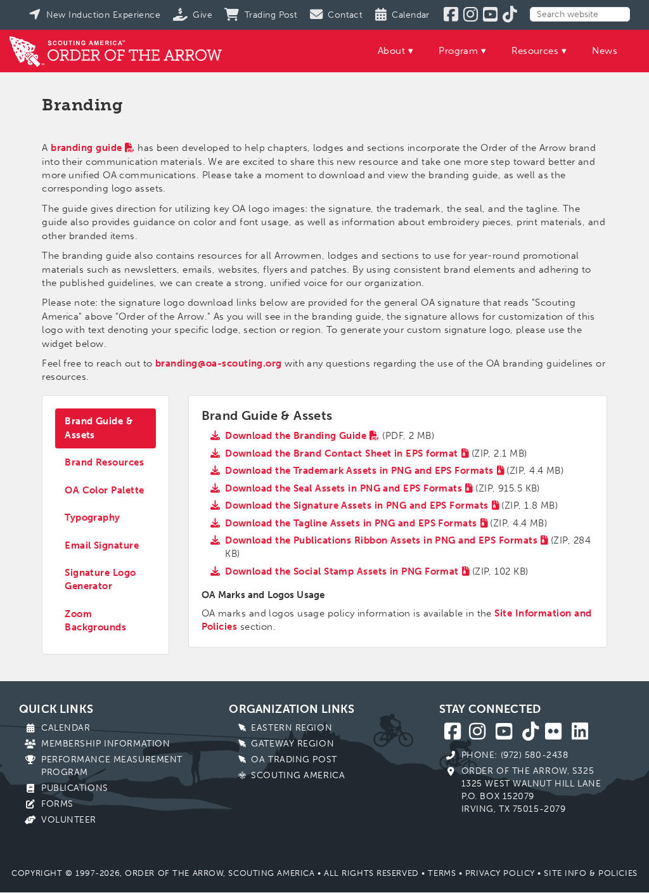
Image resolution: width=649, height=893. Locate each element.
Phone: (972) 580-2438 (515, 755)
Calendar (65, 727)
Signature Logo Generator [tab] (100, 579)
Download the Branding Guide (295, 435)
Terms (442, 873)
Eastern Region (291, 727)
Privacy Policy (500, 873)
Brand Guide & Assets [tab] (98, 427)
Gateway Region (292, 743)
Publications (74, 788)
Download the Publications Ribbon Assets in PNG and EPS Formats (381, 540)
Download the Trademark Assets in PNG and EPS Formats (359, 470)
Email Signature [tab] (102, 545)
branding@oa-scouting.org (218, 363)
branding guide (86, 147)
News (604, 50)
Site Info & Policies (590, 873)
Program (458, 50)
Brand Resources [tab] (104, 462)
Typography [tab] (92, 517)
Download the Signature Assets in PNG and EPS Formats (356, 505)
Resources (534, 50)
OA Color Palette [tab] (104, 490)
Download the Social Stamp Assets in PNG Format (342, 571)
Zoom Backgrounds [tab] (95, 620)
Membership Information (105, 743)
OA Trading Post (294, 759)
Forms (57, 803)
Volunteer (68, 819)
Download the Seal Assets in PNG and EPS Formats (343, 488)
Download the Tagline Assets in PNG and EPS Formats (351, 523)
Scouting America (298, 775)
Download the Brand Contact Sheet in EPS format (341, 453)
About (391, 50)
